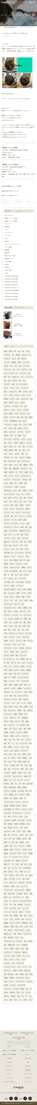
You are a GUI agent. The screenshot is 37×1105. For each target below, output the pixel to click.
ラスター (30, 809)
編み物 (29, 728)
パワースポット (26, 366)
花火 (21, 406)
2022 (25, 406)
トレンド (14, 358)
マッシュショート (16, 479)
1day (15, 761)
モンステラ (10, 618)
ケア (21, 999)
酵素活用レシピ (9, 258)
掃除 (5, 937)
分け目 (18, 992)
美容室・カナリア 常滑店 (11, 221)
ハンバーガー (7, 956)
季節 (23, 879)
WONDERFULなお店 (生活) (11, 296)
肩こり (15, 728)
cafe (27, 453)
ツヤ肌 (26, 816)
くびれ (5, 501)
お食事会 (18, 596)
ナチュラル (29, 443)
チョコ (18, 494)
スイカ (5, 453)
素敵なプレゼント (8, 490)
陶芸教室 (17, 618)
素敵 (24, 589)
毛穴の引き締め (27, 868)
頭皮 (24, 446)
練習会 (18, 593)
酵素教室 (14, 362)
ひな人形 (28, 930)
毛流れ (5, 402)
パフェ (18, 703)
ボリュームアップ (26, 512)
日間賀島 (28, 846)
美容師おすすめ (11, 945)
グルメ (11, 600)
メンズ (16, 574)
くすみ (13, 963)
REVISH (12, 585)
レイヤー (21, 600)
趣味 (25, 728)
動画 (12, 783)
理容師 (5, 450)
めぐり (19, 754)
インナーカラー (29, 377)
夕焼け (25, 684)
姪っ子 (22, 875)
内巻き (19, 391)
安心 (23, 996)
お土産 (5, 626)
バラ (23, 897)
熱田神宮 (28, 890)
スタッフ (16, 464)
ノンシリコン (29, 446)
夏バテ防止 (6, 886)
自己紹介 (10, 827)
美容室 (10, 351)
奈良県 (5, 677)
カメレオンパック (8, 952)
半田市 (31, 600)
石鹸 (21, 560)
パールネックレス (27, 934)
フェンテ (23, 959)
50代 (30, 967)
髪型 (23, 351)
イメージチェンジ (8, 439)
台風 (30, 479)
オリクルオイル (17, 952)
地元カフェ (6, 409)
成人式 (5, 545)
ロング (5, 373)
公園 (30, 607)
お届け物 (11, 402)
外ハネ (5, 395)
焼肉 (5, 827)
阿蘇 (11, 695)
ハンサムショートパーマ (9, 494)
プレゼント (24, 593)
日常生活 (7, 267)
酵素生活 (12, 736)
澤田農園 (19, 838)
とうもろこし (13, 985)
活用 (27, 769)
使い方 (25, 772)
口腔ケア (12, 948)
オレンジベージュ (25, 461)
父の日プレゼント (24, 399)
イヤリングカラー (14, 523)
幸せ (20, 644)
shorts (11, 750)
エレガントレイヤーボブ (23, 677)
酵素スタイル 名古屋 (10, 256)
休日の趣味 (12, 805)
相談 (11, 999)
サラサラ (26, 549)
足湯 (9, 868)
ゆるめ (19, 446)
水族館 (5, 472)
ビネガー (6, 651)
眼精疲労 (24, 787)
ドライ (5, 912)
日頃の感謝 (22, 824)
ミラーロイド (8, 235)
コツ (14, 369)
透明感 (23, 596)
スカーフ (13, 549)
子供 (5, 380)
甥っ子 (17, 875)
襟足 (20, 571)
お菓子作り (11, 472)
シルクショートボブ (13, 530)
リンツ (23, 494)
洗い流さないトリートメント (10, 607)
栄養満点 (22, 974)
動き (26, 527)
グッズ (11, 919)
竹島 (20, 450)
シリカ (28, 956)
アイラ (5, 838)
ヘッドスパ (6, 549)
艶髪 (19, 358)
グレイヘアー (28, 552)
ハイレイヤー (27, 813)
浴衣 (21, 424)
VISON (5, 637)
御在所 (5, 681)
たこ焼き (16, 611)
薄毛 (17, 926)
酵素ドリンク (7, 541)
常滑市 (19, 362)
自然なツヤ (6, 996)
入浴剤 (5, 464)
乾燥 (16, 626)
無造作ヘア (22, 443)
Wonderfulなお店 (13, 571)
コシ (17, 743)
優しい (15, 490)
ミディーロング (24, 651)
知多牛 (13, 956)
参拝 (10, 468)
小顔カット (17, 453)
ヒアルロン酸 (7, 820)
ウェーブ (28, 395)
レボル (19, 908)
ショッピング (20, 556)
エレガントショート (8, 604)
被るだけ (19, 805)
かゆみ (29, 754)
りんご (29, 611)
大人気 (16, 413)
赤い (11, 904)
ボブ (13, 355)
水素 (24, 956)
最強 (30, 424)
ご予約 (25, 692)
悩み (30, 996)
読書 (22, 534)
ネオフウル (18, 802)
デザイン (6, 999)
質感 (5, 534)
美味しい (11, 446)
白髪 (31, 399)
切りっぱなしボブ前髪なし (9, 589)
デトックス (14, 868)
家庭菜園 (6, 849)
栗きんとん (23, 487)
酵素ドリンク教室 (22, 761)
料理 (5, 710)
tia (29, 871)
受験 (15, 934)
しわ (26, 875)
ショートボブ (7, 362)
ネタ (13, 860)
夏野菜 (19, 435)
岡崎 (29, 626)
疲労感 (5, 787)
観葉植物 (16, 915)
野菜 (19, 673)
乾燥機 (5, 530)
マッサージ (27, 780)
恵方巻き (6, 736)
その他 (6, 273)
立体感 (5, 432)
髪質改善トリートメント (25, 530)
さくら (24, 571)
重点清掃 (29, 589)
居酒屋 (10, 670)
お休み (5, 706)
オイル (26, 714)
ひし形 (14, 629)
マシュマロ (19, 732)
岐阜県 (24, 519)
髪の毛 (27, 523)
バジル (5, 882)
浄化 (17, 842)
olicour (11, 923)
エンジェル (30, 662)
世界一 (21, 816)
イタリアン (29, 666)
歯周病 (27, 721)
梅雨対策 (18, 860)
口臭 (28, 725)
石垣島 (25, 618)
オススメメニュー (12, 710)
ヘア (17, 373)
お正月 (5, 633)
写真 (11, 915)
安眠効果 (6, 805)
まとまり (10, 443)
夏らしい (12, 596)
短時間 (15, 714)
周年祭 (30, 692)
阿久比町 (23, 670)
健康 (20, 490)
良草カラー (7, 241)
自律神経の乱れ (12, 787)
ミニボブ (21, 472)
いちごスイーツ (25, 538)
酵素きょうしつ (27, 776)
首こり (10, 754)
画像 (31, 893)
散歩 (12, 505)
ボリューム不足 (20, 963)
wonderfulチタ (11, 893)
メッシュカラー (12, 432)
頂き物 (9, 497)
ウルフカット (19, 640)
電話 (25, 915)
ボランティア (19, 941)
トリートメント (9, 232)
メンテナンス (19, 563)
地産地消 (6, 978)
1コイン (22, 948)
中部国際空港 (24, 717)
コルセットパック (8, 714)
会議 (21, 706)
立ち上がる (10, 871)
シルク (24, 435)
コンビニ (6, 908)
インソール (15, 545)
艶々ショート (16, 439)
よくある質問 (8, 261)
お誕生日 (6, 846)
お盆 (18, 886)
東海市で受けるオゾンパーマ (10, 191)
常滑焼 (10, 684)
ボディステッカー (24, 750)
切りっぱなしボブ (12, 461)
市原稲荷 (22, 659)
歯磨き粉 (22, 842)
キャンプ (6, 483)
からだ (31, 706)
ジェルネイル (7, 384)
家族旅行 (6, 853)
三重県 (5, 622)
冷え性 (5, 959)
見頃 (9, 769)
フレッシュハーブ (13, 882)
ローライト (14, 519)
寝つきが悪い (29, 783)
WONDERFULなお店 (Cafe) (11, 285)
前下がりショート (13, 633)
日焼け (31, 875)
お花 (27, 835)
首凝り (20, 728)
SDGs (6, 238)
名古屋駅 (6, 732)
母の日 (28, 824)
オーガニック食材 (19, 978)
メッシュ (12, 388)
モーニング (14, 699)
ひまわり (22, 835)
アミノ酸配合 (19, 893)
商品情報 (7, 253)
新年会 (16, 706)
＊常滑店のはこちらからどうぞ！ (14, 137)
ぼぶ (16, 783)
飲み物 (19, 758)
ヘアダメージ (16, 666)
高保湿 (12, 926)
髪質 (19, 996)
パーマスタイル (19, 585)
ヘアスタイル (7, 355)
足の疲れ (30, 941)
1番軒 (21, 915)
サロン (11, 366)
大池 (30, 791)
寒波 (10, 545)
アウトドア (28, 820)
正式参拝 (12, 563)
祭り (16, 578)
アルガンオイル (7, 813)
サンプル (24, 853)
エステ (30, 864)
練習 (17, 655)
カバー (22, 739)
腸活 (22, 417)
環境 (27, 659)
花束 (21, 497)
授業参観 (10, 824)
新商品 (5, 739)
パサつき (11, 626)
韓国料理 (26, 464)
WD (12, 692)
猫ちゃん (26, 893)
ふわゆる (16, 443)
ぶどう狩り (13, 688)
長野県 (5, 897)
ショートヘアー (25, 388)
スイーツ (6, 600)
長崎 (18, 765)
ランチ (22, 377)
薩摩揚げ (25, 607)
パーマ (18, 369)
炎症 (5, 758)
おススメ (6, 388)
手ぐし (9, 629)
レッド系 (23, 703)
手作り (5, 476)
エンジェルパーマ (8, 527)
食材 (5, 747)
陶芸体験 (16, 684)
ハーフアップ (15, 857)
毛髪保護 (30, 853)
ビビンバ (6, 721)
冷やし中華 (28, 882)
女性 (15, 351)
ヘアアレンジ (24, 369)
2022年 (5, 413)
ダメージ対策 (15, 988)
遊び (5, 824)
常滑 (21, 464)
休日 (9, 377)
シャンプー (27, 432)
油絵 (8, 662)
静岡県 (5, 780)
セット (16, 871)
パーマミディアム (12, 391)
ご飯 (29, 373)
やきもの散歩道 (7, 809)
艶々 (13, 512)
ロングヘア (12, 399)
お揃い (28, 560)
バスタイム (28, 992)
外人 (10, 666)
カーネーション (16, 897)
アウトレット (22, 611)
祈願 (5, 893)
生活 (5, 816)
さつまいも (17, 919)
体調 (27, 974)
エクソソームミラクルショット (12, 244)
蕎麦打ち (25, 838)
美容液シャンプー (8, 934)
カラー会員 (6, 516)
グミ (21, 857)
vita (25, 871)
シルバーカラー (23, 655)
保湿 (5, 743)
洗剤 (5, 443)
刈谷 (17, 659)
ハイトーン (13, 556)
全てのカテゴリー (9, 215)
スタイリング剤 (25, 681)
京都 (12, 574)
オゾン (26, 545)
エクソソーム (7, 699)
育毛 (27, 988)
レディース (24, 967)
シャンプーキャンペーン (9, 659)
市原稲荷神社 (16, 468)
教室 (11, 560)
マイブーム (26, 857)
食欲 (17, 974)
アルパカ (6, 901)
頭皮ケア (20, 934)
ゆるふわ (15, 380)
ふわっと (27, 556)
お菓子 (16, 505)
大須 (21, 622)
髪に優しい (6, 926)
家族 (14, 831)
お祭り (17, 651)
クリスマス (29, 516)
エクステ (18, 736)
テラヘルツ (11, 959)
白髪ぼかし (24, 952)
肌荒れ (22, 769)
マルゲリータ (28, 648)
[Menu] (34, 2)
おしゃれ (23, 747)
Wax (29, 413)
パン (5, 618)
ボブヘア (23, 439)
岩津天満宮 (10, 937)
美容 (20, 853)
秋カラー (28, 494)
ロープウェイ (12, 681)
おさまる (25, 391)
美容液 (10, 464)
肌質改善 (16, 560)
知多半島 (28, 457)
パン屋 (23, 395)
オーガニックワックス (17, 813)
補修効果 (13, 886)
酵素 (26, 417)
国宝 (5, 574)
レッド (21, 545)
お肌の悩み (20, 904)
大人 (16, 516)
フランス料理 (7, 582)
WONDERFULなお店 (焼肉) (11, 293)
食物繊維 (25, 758)
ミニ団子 (19, 956)
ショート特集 (20, 791)
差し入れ (10, 611)
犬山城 (29, 571)
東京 (27, 629)
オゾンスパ (15, 901)
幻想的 (5, 879)
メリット (10, 534)
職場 (27, 948)
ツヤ (27, 996)
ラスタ (31, 835)
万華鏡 (26, 472)
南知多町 (23, 666)
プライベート (15, 835)
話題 (23, 453)
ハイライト (25, 428)
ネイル (15, 846)
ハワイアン (16, 670)
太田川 (5, 670)
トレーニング (12, 417)
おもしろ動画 (7, 860)
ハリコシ (27, 534)
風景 (9, 835)
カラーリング (7, 512)
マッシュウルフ (25, 673)
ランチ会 (6, 596)
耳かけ (13, 384)
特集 (27, 747)
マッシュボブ (25, 908)
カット (6, 230)
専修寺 (12, 655)
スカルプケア (7, 358)
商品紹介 (17, 750)
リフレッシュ (29, 981)
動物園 (19, 428)
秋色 (19, 461)
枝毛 (9, 743)
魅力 (5, 377)
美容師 (24, 754)
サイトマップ (27, 1081)
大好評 (31, 769)
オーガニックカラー (8, 890)
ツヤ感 (26, 926)
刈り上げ (12, 508)
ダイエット (13, 758)
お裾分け (16, 487)
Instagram (11, 875)
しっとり (10, 761)
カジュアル (6, 655)
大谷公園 (14, 772)
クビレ (10, 622)
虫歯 (23, 721)
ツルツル (6, 571)
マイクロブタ (7, 457)
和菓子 (26, 600)
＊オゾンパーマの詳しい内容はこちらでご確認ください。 (18, 125)
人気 (30, 369)
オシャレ (14, 538)
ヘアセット (24, 809)
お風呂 (20, 699)
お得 (12, 516)
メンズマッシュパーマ (17, 776)
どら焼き (16, 622)
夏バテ (28, 879)
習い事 (5, 673)
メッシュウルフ (7, 776)
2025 (5, 725)
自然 (13, 842)
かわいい (6, 765)
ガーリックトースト (13, 912)
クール (15, 648)
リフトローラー (11, 725)
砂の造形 (16, 824)
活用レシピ (6, 688)
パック (20, 868)
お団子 (5, 446)
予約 (11, 798)
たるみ (17, 864)
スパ (20, 783)
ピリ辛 (29, 849)
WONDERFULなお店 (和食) (11, 276)
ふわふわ (25, 563)
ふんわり (13, 409)
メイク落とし (22, 794)
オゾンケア (11, 981)
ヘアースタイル (7, 406)
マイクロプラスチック (25, 476)
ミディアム (11, 373)
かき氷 (11, 435)
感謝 (11, 846)
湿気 (22, 937)
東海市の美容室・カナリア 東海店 (11, 186)
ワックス (25, 424)
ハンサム (6, 421)
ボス (30, 468)
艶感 (18, 417)
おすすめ (6, 366)
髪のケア (18, 809)
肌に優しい (10, 930)
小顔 (10, 739)
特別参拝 (6, 798)
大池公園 (12, 651)
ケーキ (13, 703)
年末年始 (29, 703)
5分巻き (5, 417)
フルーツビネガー (8, 648)
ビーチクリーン (7, 479)
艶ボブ (29, 593)
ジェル (5, 857)
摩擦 (24, 640)
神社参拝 (26, 706)
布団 (30, 527)
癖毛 (20, 626)
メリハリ (18, 637)
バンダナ (11, 476)
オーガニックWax (21, 985)
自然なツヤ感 (27, 970)
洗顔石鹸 (11, 794)
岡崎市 (5, 842)
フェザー (15, 644)
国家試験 (11, 450)
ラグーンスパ (25, 802)
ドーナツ (6, 717)
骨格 (18, 739)
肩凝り (17, 948)
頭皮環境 (22, 988)
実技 (20, 421)
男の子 (24, 831)
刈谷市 (31, 464)
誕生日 (22, 527)
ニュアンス (19, 409)
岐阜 (16, 366)
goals (31, 923)
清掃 (19, 538)
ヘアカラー (28, 505)
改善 (5, 629)
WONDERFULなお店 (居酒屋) (12, 290)
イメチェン (26, 574)
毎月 (19, 662)
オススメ (24, 421)
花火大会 (16, 424)
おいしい (17, 402)
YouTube (6, 750)
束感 (5, 974)
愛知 (25, 941)
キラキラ (6, 915)
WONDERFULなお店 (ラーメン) (12, 287)
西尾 (24, 450)
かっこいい (20, 780)
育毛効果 (14, 820)
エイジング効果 (21, 820)
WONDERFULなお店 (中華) (11, 282)
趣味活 (10, 673)
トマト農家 (21, 648)
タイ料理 (24, 849)
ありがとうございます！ (23, 695)
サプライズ (16, 527)
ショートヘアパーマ (19, 552)
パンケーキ (6, 585)
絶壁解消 (6, 399)
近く (10, 897)
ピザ (10, 838)
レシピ (18, 681)
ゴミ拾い (10, 428)
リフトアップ (7, 791)
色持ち (31, 974)
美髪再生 (25, 732)
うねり (5, 666)
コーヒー (17, 937)
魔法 (26, 483)
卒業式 (11, 483)
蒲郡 (16, 450)
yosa (26, 864)
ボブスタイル (7, 615)
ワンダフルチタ (7, 831)
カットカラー (18, 849)
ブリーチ (22, 523)
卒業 (29, 772)
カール (31, 472)
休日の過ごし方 (15, 377)
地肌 (5, 761)
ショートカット (11, 593)
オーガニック (23, 413)
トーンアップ (15, 816)
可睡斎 (28, 794)
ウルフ (30, 391)
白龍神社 (6, 640)
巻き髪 (24, 626)
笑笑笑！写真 (8, 270)
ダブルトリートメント (19, 890)
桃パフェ (27, 978)
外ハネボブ (24, 479)
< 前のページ (6, 202)
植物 (21, 574)
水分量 (5, 981)
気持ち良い (6, 783)
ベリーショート (23, 373)
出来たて (21, 912)
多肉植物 (21, 483)
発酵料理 (12, 978)
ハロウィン (6, 505)
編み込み (22, 505)
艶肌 (5, 871)
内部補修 (15, 970)
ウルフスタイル (13, 853)
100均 (24, 380)
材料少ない (12, 732)
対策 (22, 864)
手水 (25, 541)
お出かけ (7, 264)
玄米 (15, 673)
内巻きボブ (6, 556)
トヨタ (26, 765)
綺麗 (25, 497)
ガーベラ (6, 904)
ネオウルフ (30, 497)
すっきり (30, 490)
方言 (22, 765)
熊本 (15, 695)
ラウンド (12, 640)
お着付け (20, 710)
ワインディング (7, 369)
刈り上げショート (19, 508)
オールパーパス (18, 692)
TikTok (5, 875)
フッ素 (27, 842)
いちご (5, 794)
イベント (6, 695)
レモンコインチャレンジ (9, 941)
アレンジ (6, 508)
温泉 (30, 618)
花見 (26, 791)
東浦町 (5, 684)
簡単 (18, 399)
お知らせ (11, 706)
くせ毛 (19, 967)
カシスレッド (7, 703)
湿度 (15, 428)
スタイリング (28, 633)
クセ (5, 578)
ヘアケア (11, 395)
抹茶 (19, 717)
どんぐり (17, 476)
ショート (28, 351)
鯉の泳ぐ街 (12, 992)
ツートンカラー (15, 615)
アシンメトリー (15, 769)
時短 (9, 816)
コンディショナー (27, 688)
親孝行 (11, 849)
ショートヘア (7, 538)
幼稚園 (29, 831)
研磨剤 (5, 728)
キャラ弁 (19, 831)
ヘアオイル (28, 739)
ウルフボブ (18, 512)
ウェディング (28, 919)
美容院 (21, 871)
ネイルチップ (22, 846)
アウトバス (17, 395)
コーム (10, 728)
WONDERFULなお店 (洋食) (11, 279)
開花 (30, 765)
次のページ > (31, 202)
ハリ (13, 743)
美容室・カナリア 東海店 (7, 195)
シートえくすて (24, 886)
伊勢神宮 (6, 563)
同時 (21, 541)
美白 (16, 794)
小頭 (14, 739)
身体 (30, 743)
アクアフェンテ (7, 988)
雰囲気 (25, 999)
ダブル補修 (12, 765)
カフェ (28, 450)
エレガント (21, 633)
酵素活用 (20, 688)
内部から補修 (7, 552)
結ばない (28, 596)
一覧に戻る (18, 202)
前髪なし (11, 413)
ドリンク (6, 560)
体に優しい (26, 699)
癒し (16, 483)
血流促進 (14, 791)
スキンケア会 (24, 860)
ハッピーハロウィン (8, 487)
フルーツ (24, 662)
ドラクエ (30, 915)
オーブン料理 (12, 879)
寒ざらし (6, 992)
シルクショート (24, 468)
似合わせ (11, 453)
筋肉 (15, 754)
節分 (18, 549)
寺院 (19, 629)
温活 (5, 868)
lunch (23, 629)
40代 (19, 351)
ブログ (21, 827)
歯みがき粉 (22, 725)
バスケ (10, 780)
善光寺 (20, 519)
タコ (23, 992)
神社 (20, 366)
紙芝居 (11, 721)
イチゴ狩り (27, 582)
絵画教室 (28, 670)
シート (30, 758)
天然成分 (24, 490)
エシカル (29, 439)
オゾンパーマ (16, 195)
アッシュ (19, 589)
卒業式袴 (23, 567)
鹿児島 (19, 607)
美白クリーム (13, 717)
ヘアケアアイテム (23, 743)
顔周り (29, 622)
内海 (5, 461)
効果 (5, 593)
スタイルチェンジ (27, 615)
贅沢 (5, 497)
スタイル (30, 999)
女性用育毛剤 (24, 945)
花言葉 (27, 897)
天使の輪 (6, 435)
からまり (6, 948)
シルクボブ (15, 497)
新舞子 (21, 798)
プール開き (26, 409)
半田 (16, 600)
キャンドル (27, 912)
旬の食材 (6, 985)
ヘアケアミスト (7, 970)
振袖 (24, 710)
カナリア (16, 827)
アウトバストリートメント (9, 967)
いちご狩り (10, 578)
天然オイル (17, 923)
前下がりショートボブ (14, 567)
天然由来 (20, 970)
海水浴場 (14, 677)
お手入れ (23, 402)
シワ (13, 864)
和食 (16, 604)
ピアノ (31, 926)
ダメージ (16, 999)
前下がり (6, 567)
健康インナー (7, 864)
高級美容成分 (25, 923)
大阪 (13, 582)
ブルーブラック (15, 541)
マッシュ (18, 388)
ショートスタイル (23, 384)
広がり (21, 926)
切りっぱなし (15, 406)
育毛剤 (5, 468)
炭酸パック (30, 710)
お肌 (15, 904)
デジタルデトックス (20, 981)
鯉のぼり (16, 798)
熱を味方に (13, 996)
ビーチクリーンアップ (19, 930)
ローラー (18, 959)
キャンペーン (21, 516)
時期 (5, 769)
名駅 (25, 622)
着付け (26, 827)
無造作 (30, 417)
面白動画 (6, 923)
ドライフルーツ (22, 578)
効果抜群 (20, 714)
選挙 (22, 549)
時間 (24, 644)
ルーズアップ (7, 519)
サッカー (18, 879)
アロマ (9, 380)
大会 (20, 380)
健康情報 (7, 250)
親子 (14, 838)
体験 (29, 838)
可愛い (5, 391)
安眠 (24, 783)
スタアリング (7, 963)
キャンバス (13, 662)
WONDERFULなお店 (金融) (11, 299)
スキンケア (17, 721)
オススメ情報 (8, 247)
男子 (15, 780)
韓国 (5, 835)
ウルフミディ (12, 637)
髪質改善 (7, 227)
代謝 (18, 534)
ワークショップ (7, 644)
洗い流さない (7, 692)
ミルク (18, 945)
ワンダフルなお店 (19, 582)
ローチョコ (30, 640)
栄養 (21, 684)
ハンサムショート (8, 424)
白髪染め (27, 508)
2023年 (29, 541)
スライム (6, 919)
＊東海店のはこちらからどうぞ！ (14, 134)
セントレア (6, 523)
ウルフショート (25, 637)
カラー (16, 457)
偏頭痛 (19, 787)
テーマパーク (20, 432)
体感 (5, 945)
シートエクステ (25, 736)
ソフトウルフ (7, 772)
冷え (5, 930)
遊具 (5, 611)
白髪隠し (10, 747)
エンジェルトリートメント (25, 901)
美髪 (23, 604)
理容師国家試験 (13, 421)
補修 (23, 919)
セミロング (22, 457)
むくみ (5, 754)
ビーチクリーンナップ (9, 802)
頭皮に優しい (11, 974)
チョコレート (27, 904)
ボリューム (16, 747)
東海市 (5, 351)
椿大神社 (24, 805)
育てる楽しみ (21, 882)
